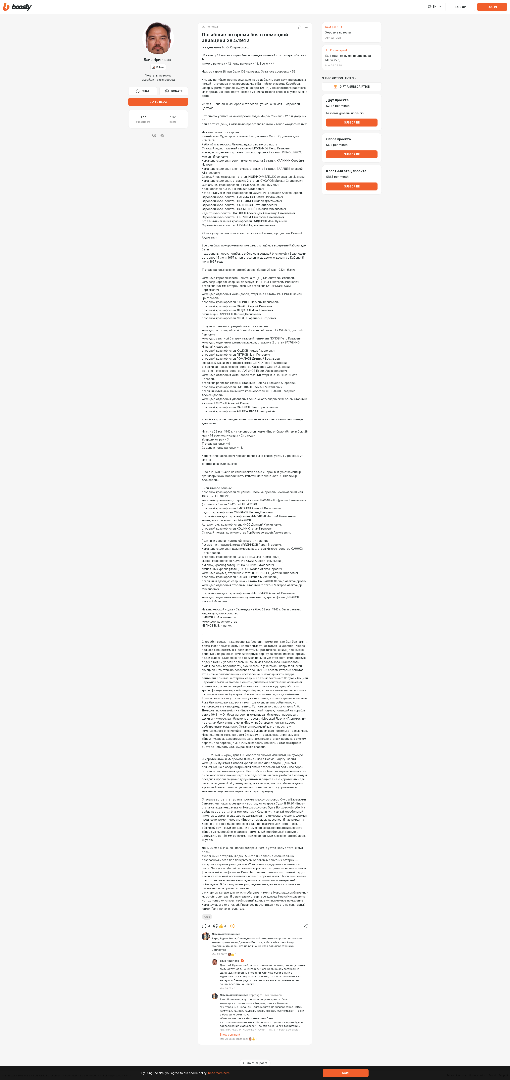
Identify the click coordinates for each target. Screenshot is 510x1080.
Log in (492, 7)
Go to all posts (257, 1063)
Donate (176, 91)
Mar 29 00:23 (219, 954)
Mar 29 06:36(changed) (234, 1038)
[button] (17, 7)
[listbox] (432, 7)
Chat (146, 91)
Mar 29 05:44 (227, 988)
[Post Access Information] (300, 27)
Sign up (460, 7)
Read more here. (219, 1073)
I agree (345, 1073)
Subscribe (352, 122)
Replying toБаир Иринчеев (265, 995)
